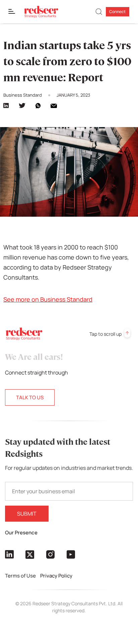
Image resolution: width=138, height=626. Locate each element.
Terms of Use (21, 575)
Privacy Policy (56, 575)
